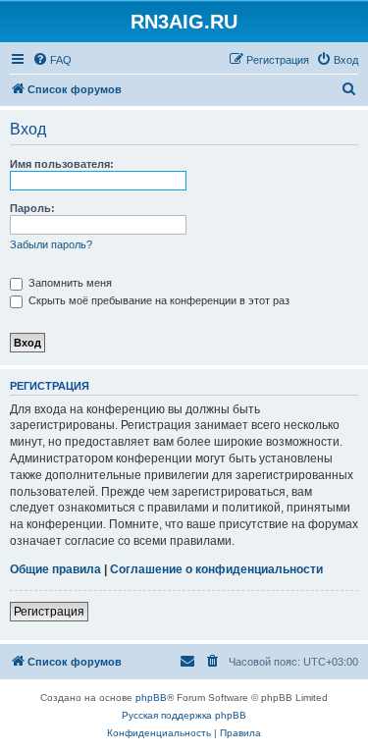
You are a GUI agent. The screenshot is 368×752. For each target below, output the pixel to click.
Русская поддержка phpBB (184, 715)
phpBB (151, 697)
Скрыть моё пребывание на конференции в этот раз (157, 300)
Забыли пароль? (51, 244)
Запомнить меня (69, 283)
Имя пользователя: (62, 164)
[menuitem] (52, 60)
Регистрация (49, 611)
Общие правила (55, 569)
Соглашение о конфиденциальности (216, 569)
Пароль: (32, 208)
